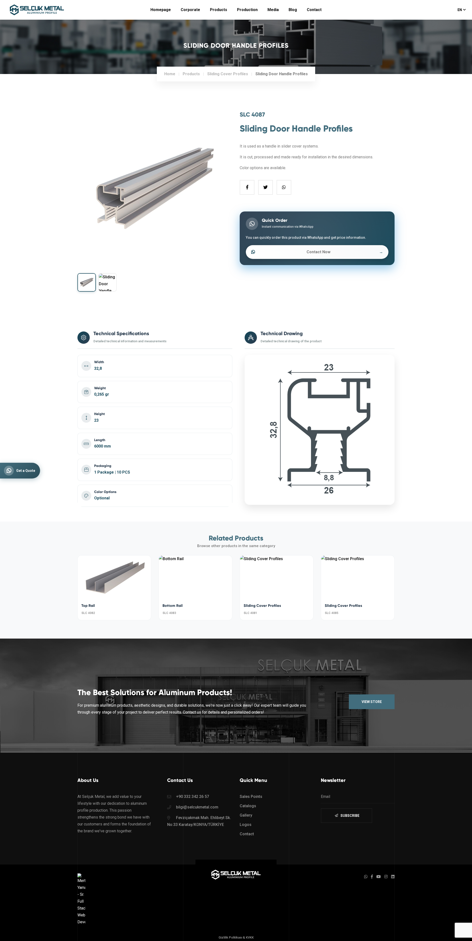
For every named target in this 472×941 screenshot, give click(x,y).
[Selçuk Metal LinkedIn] (393, 876)
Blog (293, 9)
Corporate (190, 9)
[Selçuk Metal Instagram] (386, 876)
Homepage (160, 9)
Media (273, 9)
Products (218, 9)
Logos (245, 824)
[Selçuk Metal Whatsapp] (366, 876)
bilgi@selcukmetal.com (197, 807)
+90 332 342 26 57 (192, 796)
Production (247, 9)
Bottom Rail (172, 605)
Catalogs (248, 806)
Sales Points (251, 796)
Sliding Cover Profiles (262, 605)
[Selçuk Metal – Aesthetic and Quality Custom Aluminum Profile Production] (236, 874)
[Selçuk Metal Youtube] (378, 876)
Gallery (246, 815)
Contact (314, 9)
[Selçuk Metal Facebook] (372, 876)
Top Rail (88, 605)
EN (459, 10)
